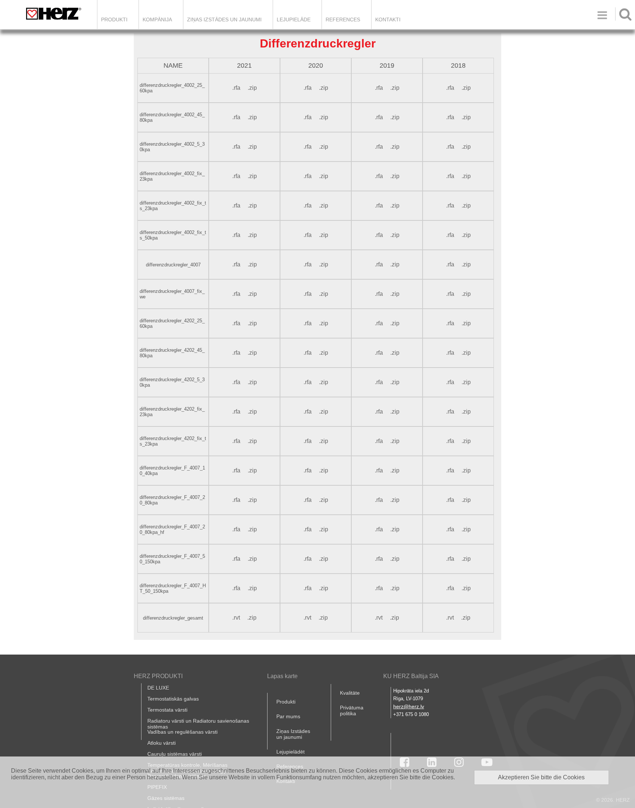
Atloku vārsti (161, 743)
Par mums (288, 716)
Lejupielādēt (290, 752)
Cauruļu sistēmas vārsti (174, 754)
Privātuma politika (351, 710)
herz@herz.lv (408, 706)
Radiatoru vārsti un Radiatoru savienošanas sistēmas (198, 724)
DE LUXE (158, 688)
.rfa (236, 88)
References (343, 19)
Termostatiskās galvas (173, 699)
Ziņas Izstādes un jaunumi (224, 19)
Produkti (114, 19)
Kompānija (157, 19)
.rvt (236, 617)
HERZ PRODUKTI (158, 676)
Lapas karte (282, 676)
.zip (252, 88)
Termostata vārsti (167, 710)
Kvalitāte (350, 693)
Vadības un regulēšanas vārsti (182, 732)
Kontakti (388, 19)
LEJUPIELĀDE (294, 19)
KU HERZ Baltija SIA (411, 676)
